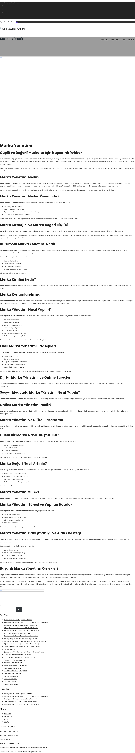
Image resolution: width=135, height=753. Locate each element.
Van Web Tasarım (10, 679)
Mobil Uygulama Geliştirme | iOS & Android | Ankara (22, 647)
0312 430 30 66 (12, 735)
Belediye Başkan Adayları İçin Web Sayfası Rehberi (21, 639)
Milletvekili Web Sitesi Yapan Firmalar (17, 633)
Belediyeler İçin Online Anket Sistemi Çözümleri (21, 636)
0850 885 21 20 (12, 731)
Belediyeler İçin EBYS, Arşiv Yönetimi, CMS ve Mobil (21, 631)
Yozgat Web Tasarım (11, 676)
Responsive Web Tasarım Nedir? (15, 665)
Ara (1, 606)
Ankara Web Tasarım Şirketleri (14, 660)
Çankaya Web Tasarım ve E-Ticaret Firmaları (20, 657)
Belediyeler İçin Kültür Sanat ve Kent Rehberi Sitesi (22, 625)
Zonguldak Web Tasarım (12, 673)
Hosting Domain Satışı (11, 649)
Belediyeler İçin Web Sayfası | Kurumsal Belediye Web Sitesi (25, 641)
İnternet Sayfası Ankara (12, 668)
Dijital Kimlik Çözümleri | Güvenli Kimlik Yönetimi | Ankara (24, 644)
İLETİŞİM (131, 39)
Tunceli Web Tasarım (11, 684)
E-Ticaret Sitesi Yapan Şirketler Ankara (17, 655)
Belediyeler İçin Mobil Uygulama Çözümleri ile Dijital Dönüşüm (26, 622)
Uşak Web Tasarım (10, 681)
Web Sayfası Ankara (20, 752)
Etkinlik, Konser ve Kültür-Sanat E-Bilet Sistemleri (21, 628)
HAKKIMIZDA (115, 39)
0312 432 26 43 (9, 739)
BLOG (123, 39)
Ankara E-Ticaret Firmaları (13, 663)
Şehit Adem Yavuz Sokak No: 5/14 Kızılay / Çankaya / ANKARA (26, 748)
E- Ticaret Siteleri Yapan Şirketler (15, 671)
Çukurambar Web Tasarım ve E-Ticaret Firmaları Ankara (24, 652)
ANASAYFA (104, 39)
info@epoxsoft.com (12, 5)
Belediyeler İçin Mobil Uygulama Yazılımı (18, 620)
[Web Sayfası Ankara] (12, 29)
